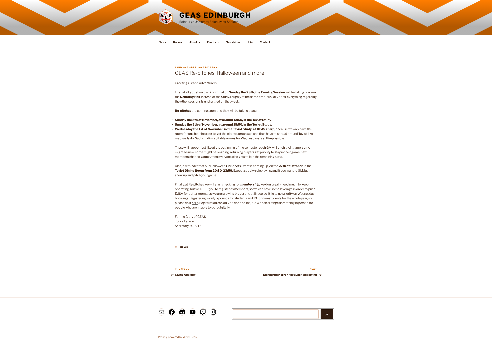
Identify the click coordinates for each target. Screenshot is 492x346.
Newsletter (233, 42)
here (195, 203)
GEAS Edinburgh (215, 15)
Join (250, 42)
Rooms (177, 42)
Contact (265, 42)
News (162, 42)
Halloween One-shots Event (229, 166)
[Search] (327, 314)
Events (211, 42)
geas (213, 67)
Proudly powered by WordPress (177, 337)
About (193, 42)
